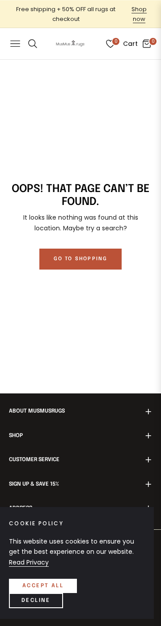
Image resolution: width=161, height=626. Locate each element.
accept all (43, 586)
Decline (36, 600)
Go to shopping (81, 259)
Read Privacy (29, 562)
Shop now (139, 14)
